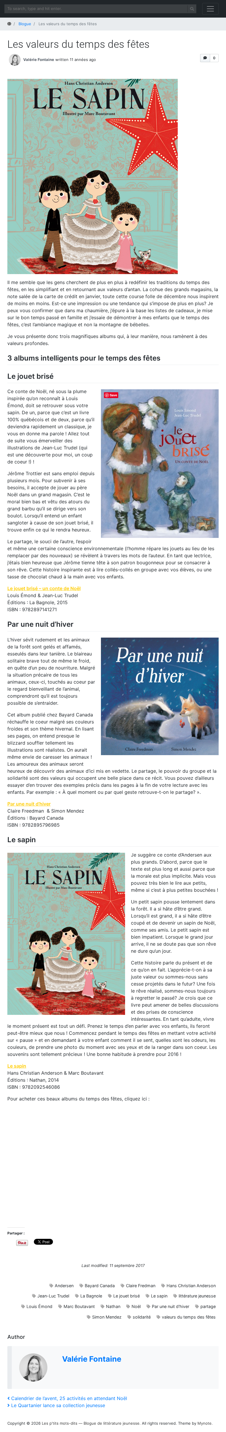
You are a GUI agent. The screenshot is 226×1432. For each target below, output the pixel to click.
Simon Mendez (107, 1316)
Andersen (64, 1285)
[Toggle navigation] (210, 9)
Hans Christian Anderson (191, 1285)
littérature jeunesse (197, 1295)
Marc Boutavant (79, 1306)
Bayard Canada (100, 1285)
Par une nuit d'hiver (170, 1306)
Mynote (204, 1423)
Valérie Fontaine (38, 59)
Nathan (113, 1306)
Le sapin (16, 1066)
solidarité (142, 1316)
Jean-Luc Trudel (53, 1295)
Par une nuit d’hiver (29, 804)
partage (208, 1306)
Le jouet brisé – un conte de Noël (44, 588)
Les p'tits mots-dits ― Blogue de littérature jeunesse (90, 1423)
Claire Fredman (140, 1285)
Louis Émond (39, 1306)
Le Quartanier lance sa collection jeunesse (58, 1405)
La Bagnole (91, 1295)
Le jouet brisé (126, 1295)
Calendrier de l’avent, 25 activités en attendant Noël (69, 1398)
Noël (136, 1306)
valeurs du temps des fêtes (189, 1316)
